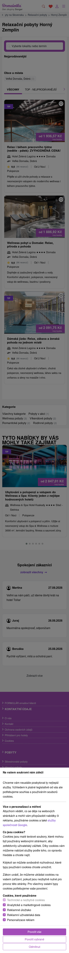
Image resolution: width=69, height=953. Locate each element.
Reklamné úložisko (19, 910)
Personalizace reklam (20, 920)
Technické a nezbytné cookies (26, 900)
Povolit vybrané (34, 939)
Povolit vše (34, 932)
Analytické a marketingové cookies (29, 905)
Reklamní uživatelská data (23, 915)
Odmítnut (34, 947)
